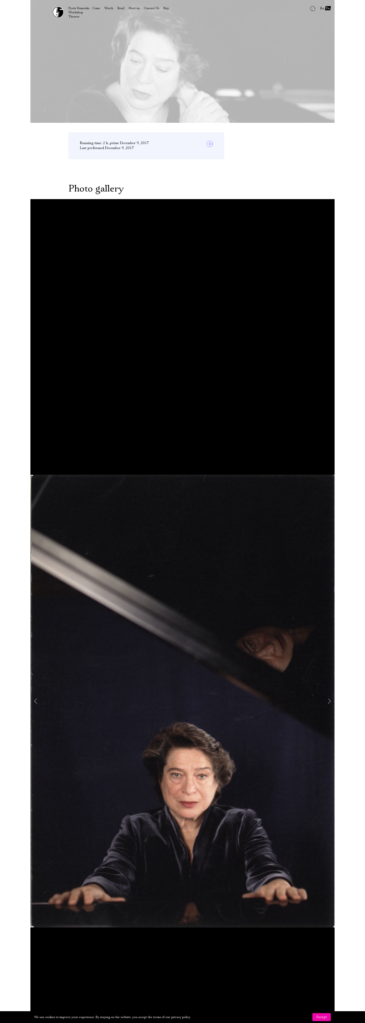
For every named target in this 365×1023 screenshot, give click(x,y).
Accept (321, 1017)
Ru (322, 8)
